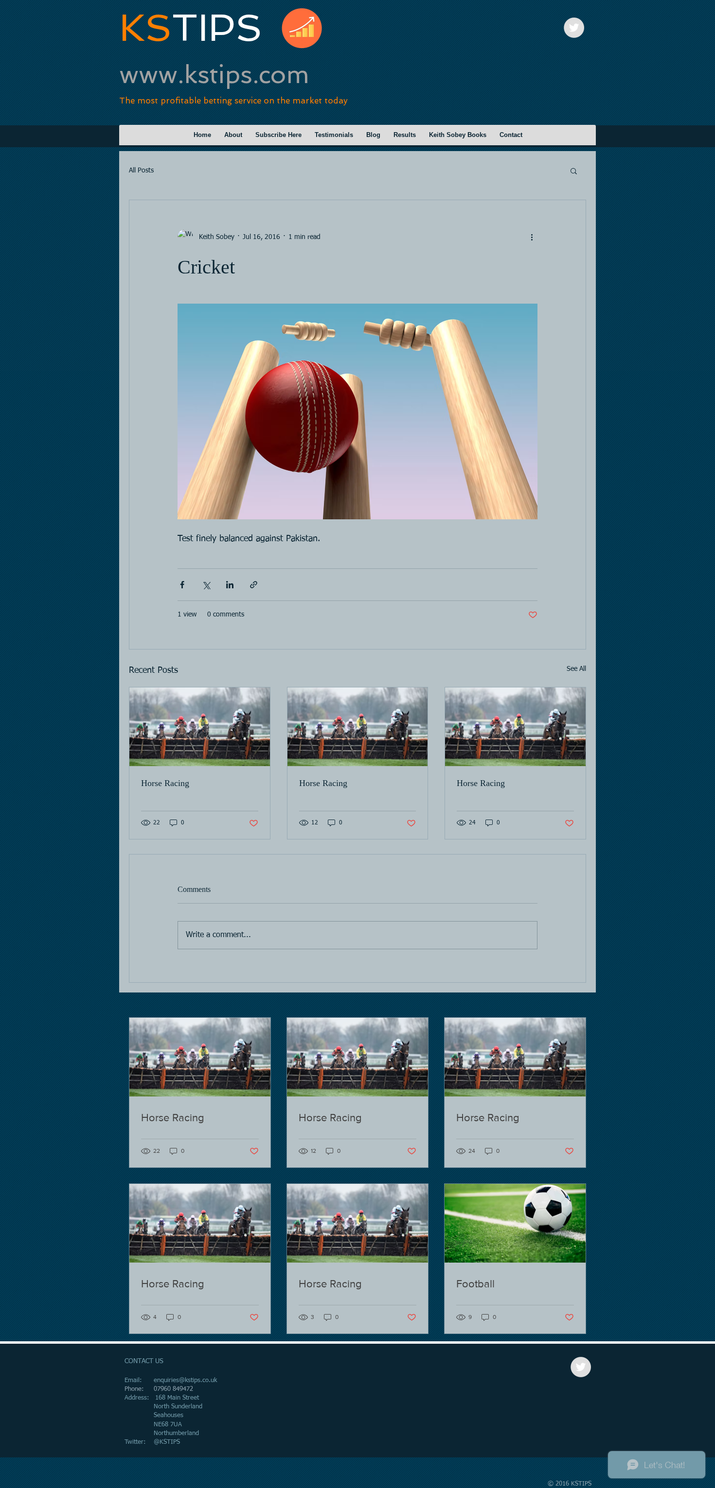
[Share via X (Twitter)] (206, 584)
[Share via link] (253, 584)
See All (576, 669)
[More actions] (531, 237)
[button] (573, 170)
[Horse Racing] (199, 726)
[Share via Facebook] (182, 584)
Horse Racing (165, 783)
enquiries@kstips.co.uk (185, 1380)
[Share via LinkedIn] (229, 584)
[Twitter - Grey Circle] (574, 27)
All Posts (141, 170)
